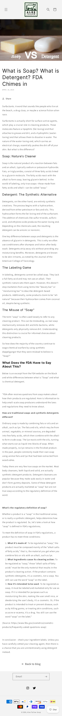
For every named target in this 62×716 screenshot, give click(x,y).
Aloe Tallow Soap (34, 712)
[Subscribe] (46, 676)
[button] (6, 9)
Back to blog (32, 664)
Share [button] (8, 98)
